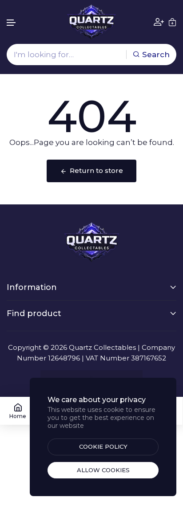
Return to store (96, 170)
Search (156, 54)
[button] (11, 23)
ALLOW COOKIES (103, 470)
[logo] (91, 21)
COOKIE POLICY (103, 446)
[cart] (172, 22)
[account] (159, 22)
